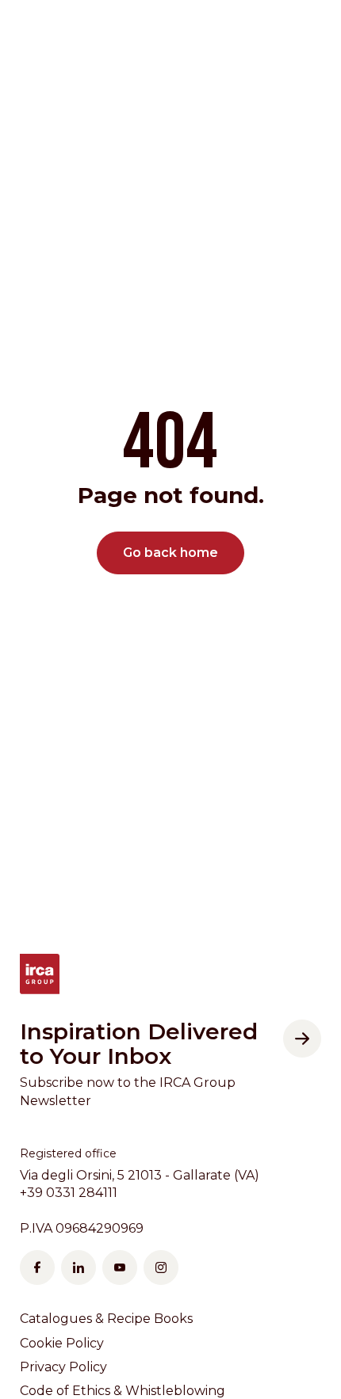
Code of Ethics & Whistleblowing (122, 1390)
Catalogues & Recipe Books (106, 1318)
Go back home (170, 552)
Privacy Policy (63, 1366)
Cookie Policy (62, 1343)
